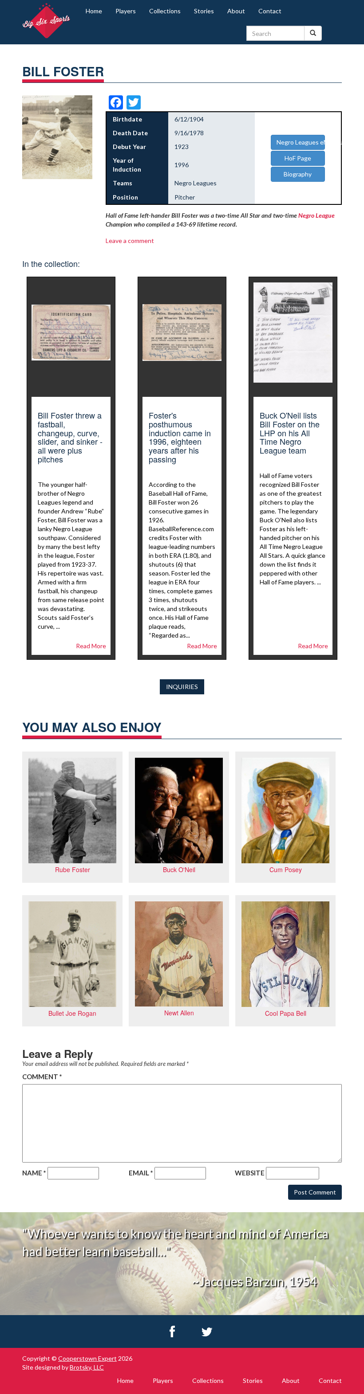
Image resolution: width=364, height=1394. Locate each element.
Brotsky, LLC (87, 1367)
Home (94, 11)
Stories (204, 11)
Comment (42, 1077)
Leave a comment (130, 240)
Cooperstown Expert (87, 1358)
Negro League (316, 215)
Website (250, 1173)
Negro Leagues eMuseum (301, 142)
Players (125, 11)
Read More (91, 646)
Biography (298, 174)
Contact (269, 11)
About (236, 11)
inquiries (182, 686)
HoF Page (298, 158)
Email (141, 1173)
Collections (165, 11)
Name (34, 1173)
